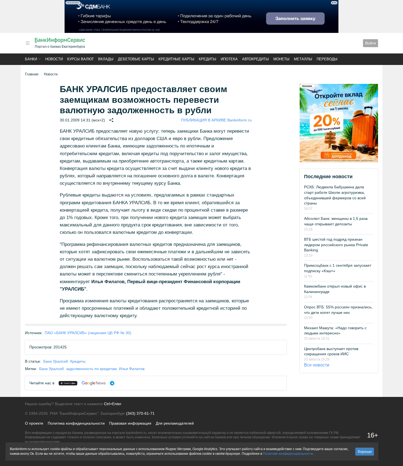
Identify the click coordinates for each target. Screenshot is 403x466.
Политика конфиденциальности (76, 423)
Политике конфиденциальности (288, 454)
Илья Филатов (131, 368)
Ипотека (229, 59)
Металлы (303, 59)
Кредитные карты (176, 59)
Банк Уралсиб (55, 361)
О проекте (34, 423)
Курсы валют (80, 59)
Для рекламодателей (175, 423)
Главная (31, 74)
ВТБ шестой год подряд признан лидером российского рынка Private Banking (336, 244)
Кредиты (207, 59)
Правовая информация (130, 423)
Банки (31, 59)
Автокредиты (255, 59)
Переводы (327, 59)
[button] (27, 43)
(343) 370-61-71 (140, 413)
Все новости (316, 365)
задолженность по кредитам (91, 368)
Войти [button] (370, 43)
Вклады (105, 59)
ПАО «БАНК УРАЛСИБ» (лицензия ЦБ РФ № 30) (88, 333)
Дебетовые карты (136, 59)
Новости (54, 59)
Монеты (281, 59)
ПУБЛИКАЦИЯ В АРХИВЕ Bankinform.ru (216, 120)
